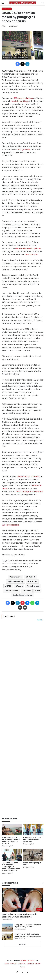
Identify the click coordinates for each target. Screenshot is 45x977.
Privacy (37, 964)
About (7, 964)
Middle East (6, 9)
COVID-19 (31, 577)
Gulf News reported (10, 525)
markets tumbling (20, 101)
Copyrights (30, 964)
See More (22, 944)
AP (5, 26)
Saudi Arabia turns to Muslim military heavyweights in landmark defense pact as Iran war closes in (11, 867)
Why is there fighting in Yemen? (32, 864)
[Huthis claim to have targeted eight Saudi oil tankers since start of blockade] (12, 829)
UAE (38, 590)
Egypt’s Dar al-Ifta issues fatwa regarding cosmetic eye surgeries (28, 935)
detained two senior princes (28, 248)
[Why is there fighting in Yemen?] (33, 855)
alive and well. (31, 254)
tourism (27, 590)
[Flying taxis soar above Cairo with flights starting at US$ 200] (7, 928)
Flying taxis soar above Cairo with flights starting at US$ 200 (28, 926)
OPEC (9, 586)
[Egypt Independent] (22, 2)
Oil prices (33, 581)
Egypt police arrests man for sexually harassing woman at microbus (19, 915)
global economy (16, 581)
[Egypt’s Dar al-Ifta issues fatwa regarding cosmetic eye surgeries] (7, 936)
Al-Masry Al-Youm (27, 960)
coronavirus (16, 577)
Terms (22, 967)
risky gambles (24, 149)
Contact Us (21, 964)
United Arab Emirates (23, 595)
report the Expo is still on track (29, 491)
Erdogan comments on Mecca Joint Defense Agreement (32, 839)
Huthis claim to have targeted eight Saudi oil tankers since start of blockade (11, 840)
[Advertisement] (22, 719)
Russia (20, 586)
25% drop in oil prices (23, 98)
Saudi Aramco (12, 590)
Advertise (13, 964)
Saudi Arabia (33, 586)
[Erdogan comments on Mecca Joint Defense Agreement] (33, 829)
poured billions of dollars (28, 476)
